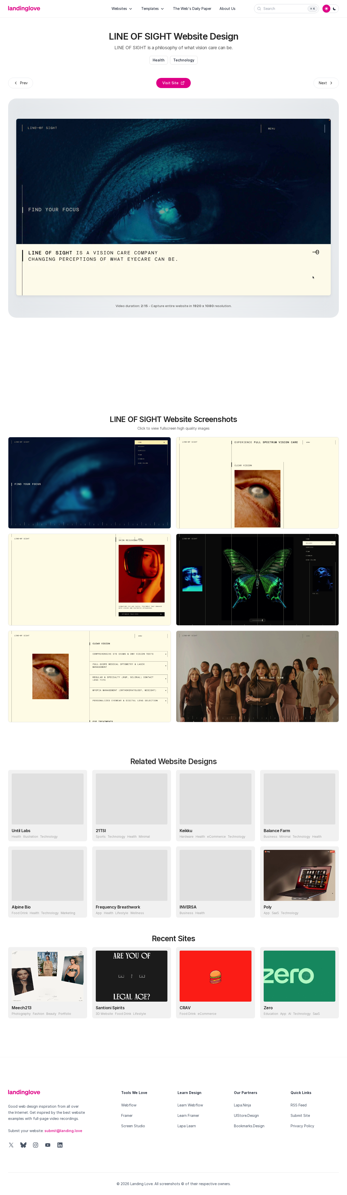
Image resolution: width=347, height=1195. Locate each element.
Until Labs (21, 830)
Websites (119, 8)
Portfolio (64, 1014)
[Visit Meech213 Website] (78, 1010)
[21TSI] (132, 798)
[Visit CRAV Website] (246, 1010)
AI (289, 1014)
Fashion (38, 1014)
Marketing (68, 913)
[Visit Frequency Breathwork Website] (162, 909)
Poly (268, 907)
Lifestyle (121, 913)
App (99, 913)
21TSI (101, 830)
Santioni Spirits (110, 1007)
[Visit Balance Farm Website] (330, 833)
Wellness (137, 913)
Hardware (187, 836)
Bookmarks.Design (249, 1126)
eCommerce (216, 836)
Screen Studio (133, 1126)
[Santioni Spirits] (132, 976)
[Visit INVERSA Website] (246, 909)
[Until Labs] (48, 798)
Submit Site (300, 1115)
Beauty (51, 1014)
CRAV (185, 1007)
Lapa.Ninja (242, 1105)
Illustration (30, 836)
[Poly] (300, 875)
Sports (101, 836)
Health (159, 60)
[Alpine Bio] (48, 875)
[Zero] (300, 976)
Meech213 (21, 1007)
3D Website (104, 1014)
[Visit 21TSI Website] (162, 833)
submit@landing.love (63, 1131)
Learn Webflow (190, 1105)
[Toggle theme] (330, 8)
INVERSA (188, 907)
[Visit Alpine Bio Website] (78, 909)
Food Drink (20, 913)
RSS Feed (299, 1105)
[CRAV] (215, 976)
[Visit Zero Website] (330, 1010)
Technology (183, 60)
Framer (127, 1115)
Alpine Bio (21, 907)
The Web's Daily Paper (192, 8)
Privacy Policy (302, 1126)
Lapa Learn (187, 1126)
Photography (21, 1014)
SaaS (275, 913)
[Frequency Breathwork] (132, 875)
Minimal (144, 836)
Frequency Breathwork (118, 907)
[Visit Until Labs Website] (78, 833)
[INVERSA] (215, 875)
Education (271, 1014)
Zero (268, 1007)
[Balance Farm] (300, 798)
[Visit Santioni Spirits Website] (162, 1010)
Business (270, 836)
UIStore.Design (246, 1115)
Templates (150, 8)
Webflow (128, 1105)
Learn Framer (188, 1115)
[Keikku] (215, 798)
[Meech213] (48, 976)
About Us (227, 8)
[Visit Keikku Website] (246, 833)
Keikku (186, 830)
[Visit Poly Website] (330, 909)
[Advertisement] (173, 363)
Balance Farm (277, 830)
